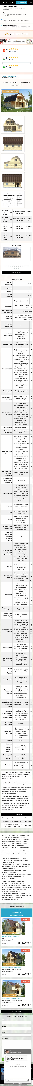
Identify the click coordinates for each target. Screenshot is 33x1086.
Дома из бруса (12, 76)
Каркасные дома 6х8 (16, 909)
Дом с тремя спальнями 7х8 (10, 936)
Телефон (4, 1026)
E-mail (3, 1032)
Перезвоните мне (21, 2)
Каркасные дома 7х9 (16, 912)
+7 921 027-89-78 (7, 2)
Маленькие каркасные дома (16, 915)
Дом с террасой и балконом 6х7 (11, 998)
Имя (3, 1019)
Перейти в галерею (16, 272)
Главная (4, 76)
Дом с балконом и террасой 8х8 (11, 967)
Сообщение (5, 1038)
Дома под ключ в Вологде (19, 34)
